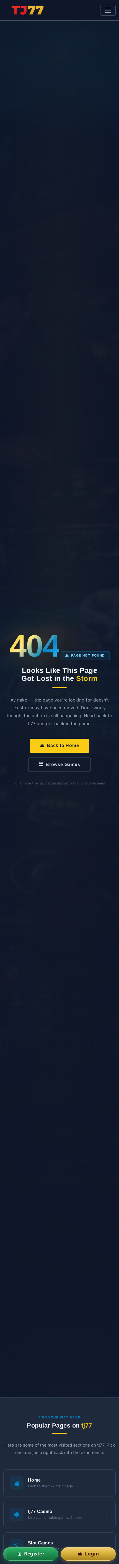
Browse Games (63, 764)
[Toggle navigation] (108, 10)
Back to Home (63, 745)
